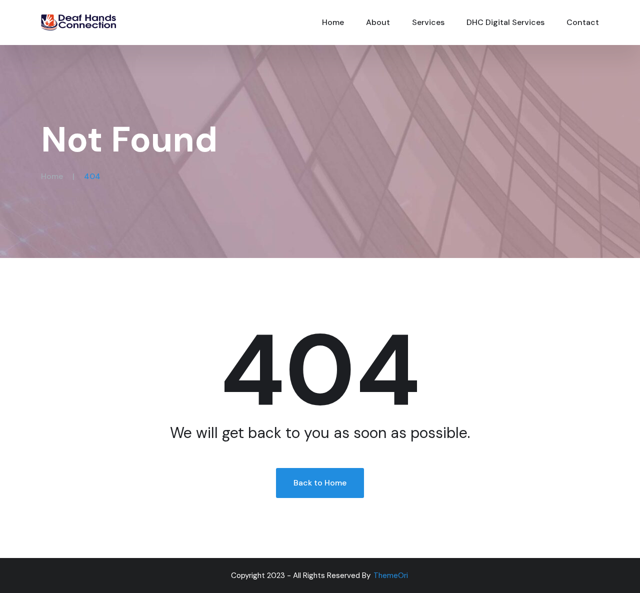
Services (428, 22)
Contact (582, 22)
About (378, 22)
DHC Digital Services (505, 22)
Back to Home (320, 483)
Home (333, 22)
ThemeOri (391, 575)
